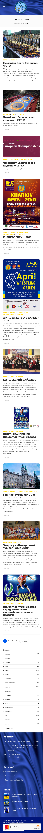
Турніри (15, 60)
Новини (22, 699)
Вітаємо (22, 674)
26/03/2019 (6, 253)
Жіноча (6, 114)
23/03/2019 (6, 343)
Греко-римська (10, 232)
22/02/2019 (6, 457)
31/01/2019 (6, 631)
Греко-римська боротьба (14, 780)
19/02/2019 (6, 568)
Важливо (22, 678)
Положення (8, 234)
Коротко (22, 695)
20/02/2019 (6, 515)
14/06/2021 (6, 172)
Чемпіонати (22, 728)
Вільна (6, 60)
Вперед (24, 641)
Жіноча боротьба (11, 776)
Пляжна (22, 703)
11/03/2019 (6, 400)
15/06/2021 (6, 129)
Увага (22, 724)
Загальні (23, 232)
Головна (17, 23)
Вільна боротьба (11, 772)
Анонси (22, 662)
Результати (22, 711)
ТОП (13, 114)
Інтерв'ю (22, 654)
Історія (22, 658)
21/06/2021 (6, 84)
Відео (22, 666)
